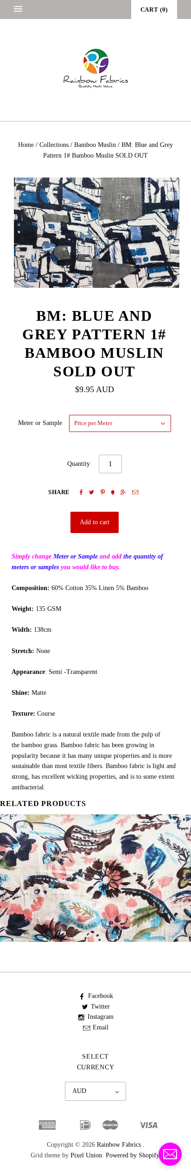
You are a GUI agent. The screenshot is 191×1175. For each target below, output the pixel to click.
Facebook (100, 995)
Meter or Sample (40, 422)
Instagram (101, 1016)
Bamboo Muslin (95, 144)
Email (100, 1027)
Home (26, 144)
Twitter (100, 1006)
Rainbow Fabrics (119, 1144)
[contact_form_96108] (170, 1154)
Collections (54, 144)
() (154, 9)
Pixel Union (86, 1155)
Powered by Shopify (132, 1155)
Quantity (78, 463)
